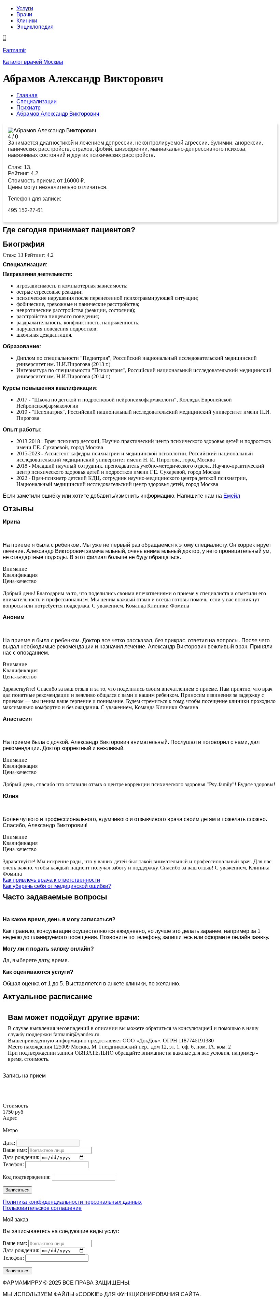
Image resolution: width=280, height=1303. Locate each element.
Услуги (24, 8)
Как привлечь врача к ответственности (51, 880)
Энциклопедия (35, 27)
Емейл (231, 496)
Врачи (24, 14)
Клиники (26, 21)
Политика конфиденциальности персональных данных (72, 1202)
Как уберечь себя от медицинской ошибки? (57, 886)
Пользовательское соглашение (42, 1208)
